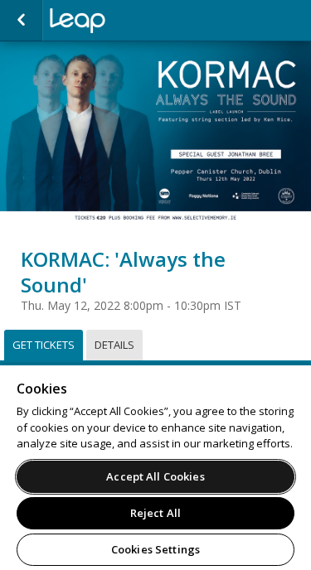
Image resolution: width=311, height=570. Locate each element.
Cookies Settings (155, 549)
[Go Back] (21, 20)
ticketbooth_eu (133, 20)
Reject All (155, 512)
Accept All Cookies (155, 476)
